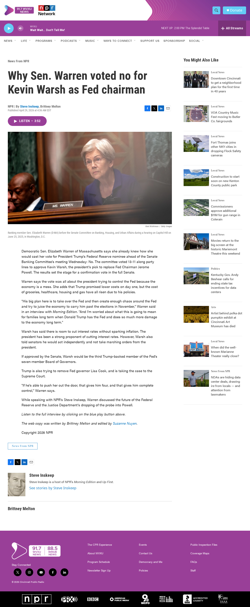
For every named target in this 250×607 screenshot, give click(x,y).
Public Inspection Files (203, 544)
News (8, 41)
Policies (143, 570)
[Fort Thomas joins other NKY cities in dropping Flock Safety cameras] (196, 143)
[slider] (26, 28)
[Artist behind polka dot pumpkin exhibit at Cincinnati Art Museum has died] (196, 314)
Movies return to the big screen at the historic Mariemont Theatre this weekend (225, 247)
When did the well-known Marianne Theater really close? (225, 351)
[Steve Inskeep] (16, 484)
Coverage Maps (199, 553)
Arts (213, 307)
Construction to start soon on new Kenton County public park (225, 180)
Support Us (150, 41)
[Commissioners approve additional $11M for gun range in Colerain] (196, 207)
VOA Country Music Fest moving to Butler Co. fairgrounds (225, 116)
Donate (236, 10)
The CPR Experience (100, 544)
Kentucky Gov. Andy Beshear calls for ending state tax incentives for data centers (224, 283)
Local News (217, 72)
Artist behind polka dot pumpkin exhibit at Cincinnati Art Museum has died (226, 319)
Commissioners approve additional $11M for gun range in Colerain (225, 212)
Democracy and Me (150, 561)
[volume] (20, 28)
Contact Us (145, 553)
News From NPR (18, 61)
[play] (9, 28)
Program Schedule (99, 561)
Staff (193, 570)
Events (143, 544)
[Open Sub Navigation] (15, 40)
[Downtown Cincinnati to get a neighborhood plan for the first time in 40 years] (196, 79)
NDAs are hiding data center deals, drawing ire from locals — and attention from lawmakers (225, 386)
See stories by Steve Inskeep (52, 488)
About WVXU (95, 553)
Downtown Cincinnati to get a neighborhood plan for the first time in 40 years (226, 84)
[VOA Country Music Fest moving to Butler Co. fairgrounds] (196, 113)
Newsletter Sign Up (99, 570)
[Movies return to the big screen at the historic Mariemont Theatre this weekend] (196, 241)
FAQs (193, 561)
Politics (215, 268)
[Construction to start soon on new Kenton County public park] (196, 177)
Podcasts (69, 41)
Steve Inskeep (29, 106)
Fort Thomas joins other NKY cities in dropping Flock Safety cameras (226, 148)
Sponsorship (174, 41)
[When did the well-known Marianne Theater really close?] (196, 348)
